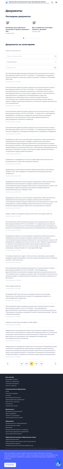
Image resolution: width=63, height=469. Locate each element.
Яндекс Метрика (38, 453)
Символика (9, 403)
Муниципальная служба (13, 425)
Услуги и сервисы (11, 385)
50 (26, 363)
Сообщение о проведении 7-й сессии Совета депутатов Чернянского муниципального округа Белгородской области (29, 160)
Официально (10, 421)
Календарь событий (12, 379)
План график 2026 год (13, 286)
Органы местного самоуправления (16, 423)
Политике (7, 458)
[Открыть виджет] (58, 463)
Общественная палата (12, 439)
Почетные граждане (12, 393)
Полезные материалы (12, 383)
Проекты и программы (13, 415)
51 (31, 363)
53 (41, 363)
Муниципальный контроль (14, 433)
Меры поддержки (11, 413)
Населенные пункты (12, 406)
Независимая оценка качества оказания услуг (20, 445)
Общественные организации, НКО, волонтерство (21, 441)
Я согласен (10, 465)
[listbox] (31, 62)
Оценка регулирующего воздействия (17, 431)
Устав (7, 391)
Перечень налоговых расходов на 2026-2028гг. (21, 322)
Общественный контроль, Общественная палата (21, 437)
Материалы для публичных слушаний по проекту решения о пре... (17, 29)
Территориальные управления (15, 399)
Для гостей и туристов (12, 401)
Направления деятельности (14, 411)
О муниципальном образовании (16, 389)
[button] (23, 38)
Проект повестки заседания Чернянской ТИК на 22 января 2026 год (29, 214)
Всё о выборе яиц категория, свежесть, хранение (42, 28)
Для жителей (10, 377)
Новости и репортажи (12, 381)
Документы (9, 427)
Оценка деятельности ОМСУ (14, 417)
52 (36, 363)
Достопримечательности (13, 397)
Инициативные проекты (13, 443)
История (8, 395)
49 (22, 363)
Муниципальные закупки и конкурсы (17, 429)
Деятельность (10, 409)
